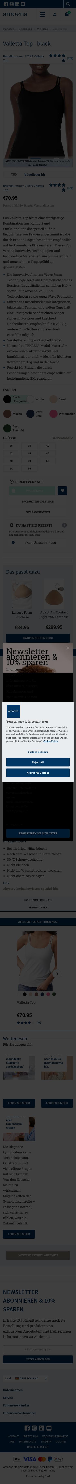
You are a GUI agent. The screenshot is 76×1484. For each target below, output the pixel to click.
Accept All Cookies (38, 772)
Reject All (38, 761)
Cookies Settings (38, 751)
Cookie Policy (50, 741)
